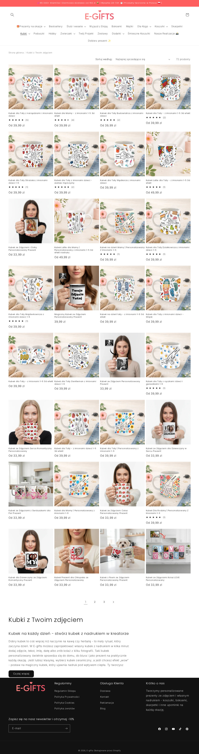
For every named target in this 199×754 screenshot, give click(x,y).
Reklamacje (107, 702)
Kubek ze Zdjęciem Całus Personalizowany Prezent (114, 512)
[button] (12, 15)
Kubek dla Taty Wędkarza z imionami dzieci (120, 181)
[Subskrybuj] (66, 728)
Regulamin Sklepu (65, 690)
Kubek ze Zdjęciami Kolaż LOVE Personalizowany (163, 579)
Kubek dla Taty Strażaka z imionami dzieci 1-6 (28, 181)
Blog (103, 708)
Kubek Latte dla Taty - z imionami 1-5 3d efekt (168, 181)
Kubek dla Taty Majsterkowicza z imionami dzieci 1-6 (26, 315)
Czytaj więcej (21, 673)
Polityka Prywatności (67, 696)
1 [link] (85, 602)
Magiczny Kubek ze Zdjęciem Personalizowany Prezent (70, 315)
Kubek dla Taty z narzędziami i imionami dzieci (31, 114)
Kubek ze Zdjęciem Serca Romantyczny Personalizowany (30, 450)
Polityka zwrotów (64, 708)
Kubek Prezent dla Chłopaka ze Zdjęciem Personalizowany (71, 579)
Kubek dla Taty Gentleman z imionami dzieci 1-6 (75, 382)
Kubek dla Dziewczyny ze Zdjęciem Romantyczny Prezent (28, 579)
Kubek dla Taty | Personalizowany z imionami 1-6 (119, 450)
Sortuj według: (103, 59)
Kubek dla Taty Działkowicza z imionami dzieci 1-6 (168, 248)
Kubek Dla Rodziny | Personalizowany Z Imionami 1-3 (167, 512)
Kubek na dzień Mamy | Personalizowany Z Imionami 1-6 (122, 248)
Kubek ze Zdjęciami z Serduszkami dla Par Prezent (30, 512)
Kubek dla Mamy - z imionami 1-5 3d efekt (74, 114)
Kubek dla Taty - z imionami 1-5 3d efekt (168, 113)
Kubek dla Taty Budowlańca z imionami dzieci (121, 114)
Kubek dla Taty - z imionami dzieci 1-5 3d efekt (75, 450)
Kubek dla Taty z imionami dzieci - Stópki (165, 315)
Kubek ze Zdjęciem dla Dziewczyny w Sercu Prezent (166, 450)
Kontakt (104, 696)
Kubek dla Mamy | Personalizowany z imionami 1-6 (74, 512)
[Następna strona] (113, 602)
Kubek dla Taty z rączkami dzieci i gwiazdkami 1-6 (164, 382)
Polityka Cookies (64, 702)
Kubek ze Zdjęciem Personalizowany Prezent (120, 382)
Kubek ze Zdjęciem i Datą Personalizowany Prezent (23, 248)
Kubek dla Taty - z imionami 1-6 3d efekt (31, 381)
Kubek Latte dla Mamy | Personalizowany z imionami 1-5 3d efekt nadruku (73, 250)
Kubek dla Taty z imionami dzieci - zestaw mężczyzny (73, 181)
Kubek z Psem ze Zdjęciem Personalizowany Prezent (114, 579)
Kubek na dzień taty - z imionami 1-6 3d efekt (122, 315)
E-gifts (90, 750)
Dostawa (105, 690)
